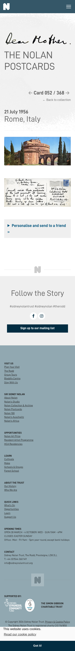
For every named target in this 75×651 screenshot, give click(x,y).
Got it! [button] (37, 645)
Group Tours (10, 375)
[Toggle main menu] (68, 6)
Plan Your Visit (11, 367)
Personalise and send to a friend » (36, 228)
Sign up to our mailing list (37, 328)
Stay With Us (11, 382)
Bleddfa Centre (12, 378)
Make (7, 463)
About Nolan (10, 398)
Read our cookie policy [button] (20, 634)
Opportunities (11, 509)
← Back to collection (56, 100)
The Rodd (9, 371)
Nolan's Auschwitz (14, 417)
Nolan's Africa (11, 421)
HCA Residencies (13, 444)
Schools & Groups (13, 467)
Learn (7, 513)
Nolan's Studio (12, 402)
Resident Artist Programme (18, 440)
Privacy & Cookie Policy (57, 622)
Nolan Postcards (13, 409)
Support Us (10, 517)
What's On (9, 505)
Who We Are (10, 490)
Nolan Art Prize (12, 436)
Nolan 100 (9, 413)
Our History (10, 486)
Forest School (11, 471)
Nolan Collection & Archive (18, 405)
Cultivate (9, 459)
